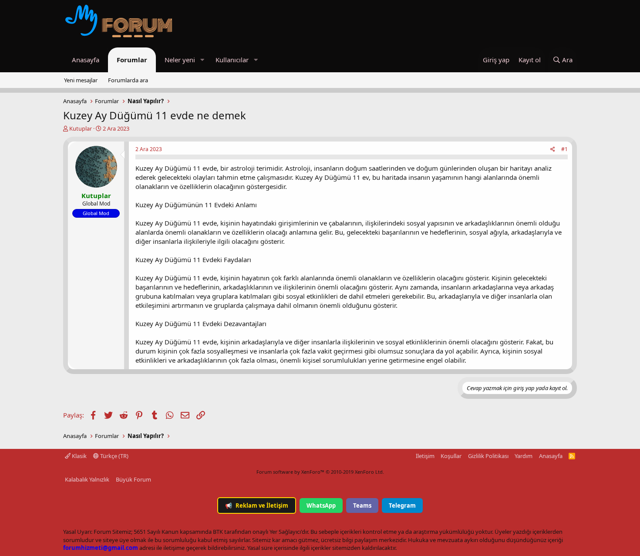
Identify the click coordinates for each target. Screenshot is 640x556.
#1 (564, 149)
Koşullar (451, 456)
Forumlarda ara (128, 80)
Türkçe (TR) (113, 456)
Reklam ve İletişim (256, 505)
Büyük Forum (133, 479)
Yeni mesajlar (81, 80)
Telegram (402, 505)
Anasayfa (85, 59)
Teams (362, 505)
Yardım (523, 456)
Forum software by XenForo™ (320, 471)
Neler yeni (180, 59)
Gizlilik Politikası (488, 456)
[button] (202, 59)
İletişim (425, 456)
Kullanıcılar (232, 59)
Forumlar (132, 59)
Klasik (79, 456)
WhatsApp (321, 505)
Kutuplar (80, 128)
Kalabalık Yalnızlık (87, 479)
